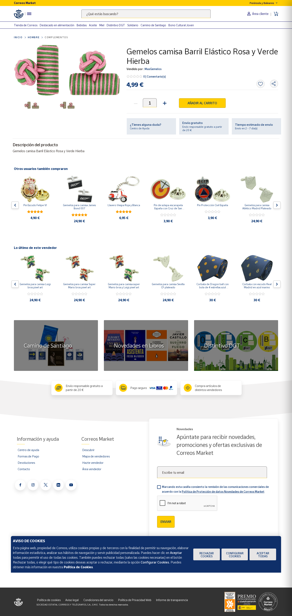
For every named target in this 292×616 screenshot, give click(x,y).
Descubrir (88, 450)
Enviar (166, 522)
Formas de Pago (28, 456)
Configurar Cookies (235, 555)
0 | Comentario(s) (154, 76)
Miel (101, 25)
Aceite (93, 25)
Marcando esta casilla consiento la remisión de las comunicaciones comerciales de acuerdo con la (215, 489)
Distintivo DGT (116, 25)
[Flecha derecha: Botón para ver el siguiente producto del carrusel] (276, 205)
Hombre (34, 37)
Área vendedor (91, 469)
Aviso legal (72, 600)
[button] (164, 102)
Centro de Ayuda (139, 128)
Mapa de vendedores (96, 456)
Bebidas (82, 25)
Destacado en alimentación (57, 25)
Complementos (56, 37)
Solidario (132, 25)
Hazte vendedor (92, 462)
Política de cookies (49, 600)
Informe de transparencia (172, 600)
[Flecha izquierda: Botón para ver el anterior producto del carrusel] (15, 205)
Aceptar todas (263, 555)
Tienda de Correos (25, 25)
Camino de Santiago (153, 25)
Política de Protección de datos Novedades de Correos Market (223, 491)
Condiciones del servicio (98, 600)
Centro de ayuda (28, 450)
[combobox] (146, 14)
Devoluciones (26, 462)
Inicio (18, 37)
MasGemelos (152, 69)
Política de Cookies (78, 567)
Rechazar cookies (206, 555)
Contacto (24, 469)
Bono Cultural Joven (181, 25)
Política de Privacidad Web (134, 600)
